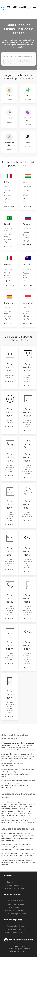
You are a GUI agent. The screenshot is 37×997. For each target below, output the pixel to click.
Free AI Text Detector (15, 907)
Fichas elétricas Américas (16, 929)
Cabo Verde (12, 63)
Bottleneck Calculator (15, 901)
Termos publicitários (14, 885)
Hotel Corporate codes (15, 904)
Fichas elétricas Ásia (14, 932)
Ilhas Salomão (21, 61)
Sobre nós (10, 882)
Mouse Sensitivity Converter (17, 910)
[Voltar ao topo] (25, 951)
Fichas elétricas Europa (15, 926)
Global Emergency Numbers (17, 914)
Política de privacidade (15, 888)
